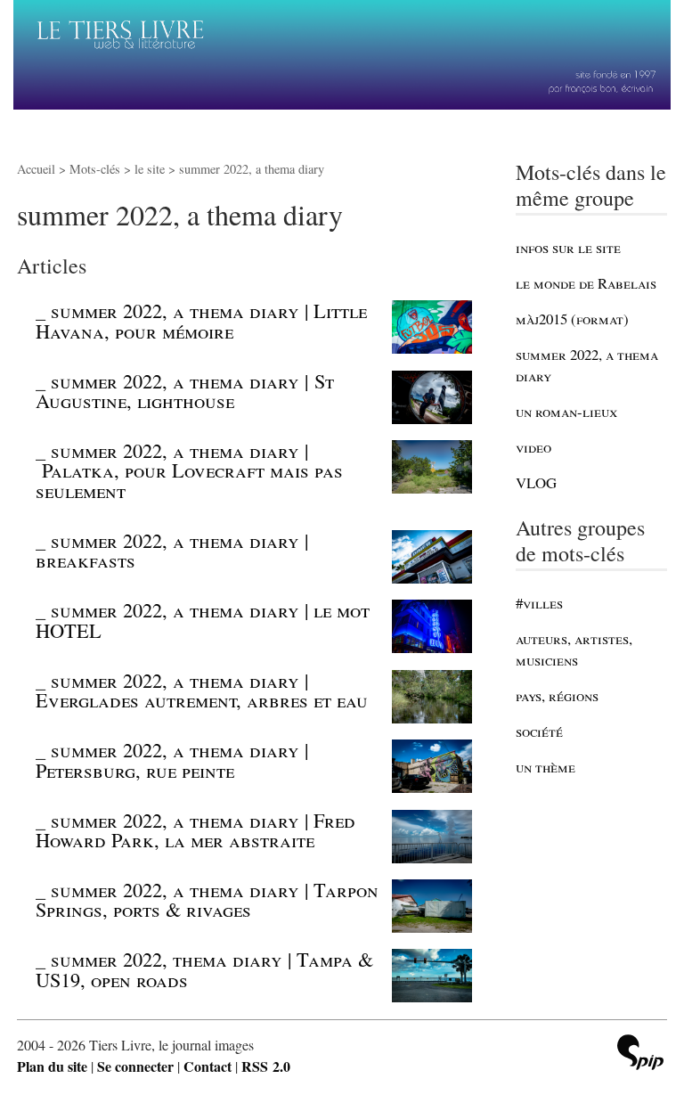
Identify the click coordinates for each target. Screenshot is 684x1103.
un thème (545, 766)
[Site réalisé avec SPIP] (640, 1054)
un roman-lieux (566, 411)
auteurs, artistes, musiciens (574, 649)
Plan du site (52, 1066)
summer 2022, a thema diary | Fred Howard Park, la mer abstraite (195, 829)
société (539, 731)
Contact (207, 1066)
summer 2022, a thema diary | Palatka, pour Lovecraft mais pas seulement (189, 470)
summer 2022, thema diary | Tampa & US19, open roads (204, 968)
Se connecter (135, 1066)
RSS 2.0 (265, 1066)
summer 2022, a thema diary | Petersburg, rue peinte (172, 759)
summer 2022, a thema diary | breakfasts (172, 550)
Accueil (36, 168)
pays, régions (557, 695)
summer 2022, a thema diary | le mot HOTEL (203, 619)
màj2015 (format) (572, 318)
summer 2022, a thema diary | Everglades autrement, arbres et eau (202, 689)
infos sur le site (568, 247)
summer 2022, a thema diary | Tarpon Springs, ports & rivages (207, 899)
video (533, 447)
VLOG (536, 482)
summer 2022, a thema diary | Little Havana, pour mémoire (201, 320)
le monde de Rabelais (586, 283)
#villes (539, 602)
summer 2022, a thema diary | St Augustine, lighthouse (185, 390)
